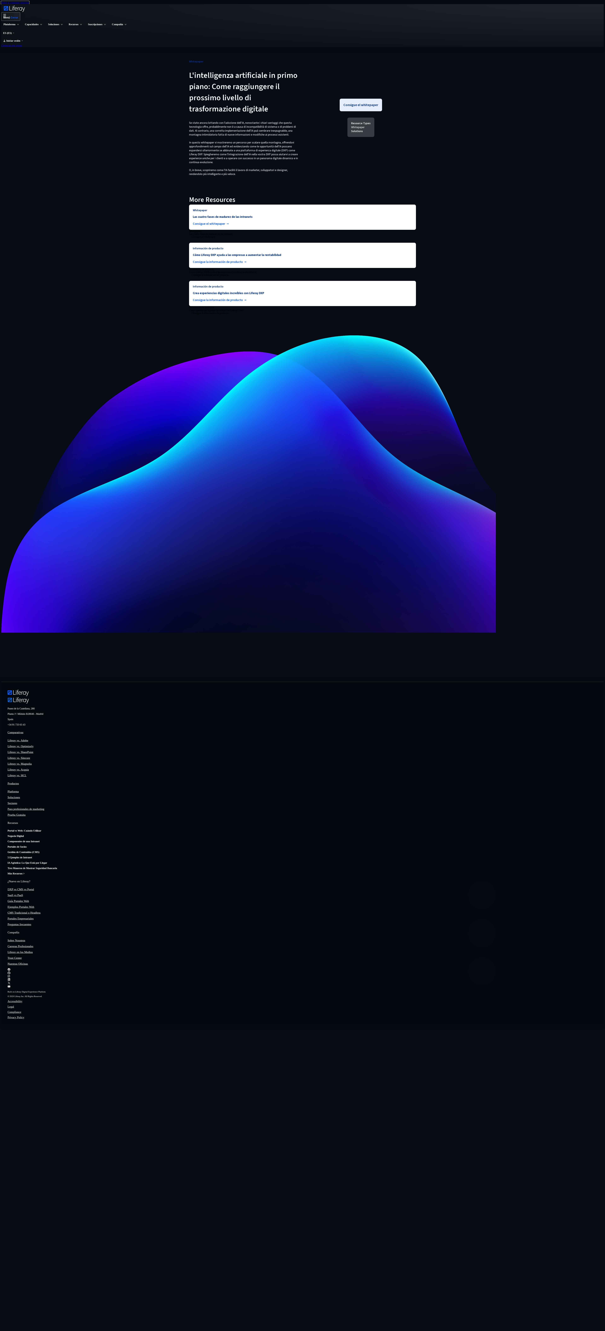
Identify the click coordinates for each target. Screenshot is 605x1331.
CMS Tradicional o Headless (24, 912)
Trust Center (15, 958)
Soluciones (14, 797)
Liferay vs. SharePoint (20, 752)
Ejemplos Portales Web (21, 906)
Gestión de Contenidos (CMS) (23, 852)
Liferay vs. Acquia (18, 769)
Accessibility (15, 1001)
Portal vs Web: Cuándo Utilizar (24, 830)
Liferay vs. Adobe (18, 740)
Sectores (12, 803)
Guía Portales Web (18, 901)
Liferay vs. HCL (17, 775)
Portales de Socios (17, 846)
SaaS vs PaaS (15, 895)
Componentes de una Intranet (24, 841)
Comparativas (15, 732)
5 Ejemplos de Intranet (20, 857)
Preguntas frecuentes (19, 924)
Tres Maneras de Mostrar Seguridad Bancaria (32, 868)
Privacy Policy (16, 1017)
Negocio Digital (16, 836)
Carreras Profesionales (20, 946)
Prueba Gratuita (17, 814)
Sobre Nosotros (16, 940)
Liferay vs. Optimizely (21, 746)
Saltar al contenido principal (15, 2)
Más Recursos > (16, 873)
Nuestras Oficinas (18, 963)
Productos (13, 783)
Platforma (13, 791)
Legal (11, 1006)
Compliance (14, 1012)
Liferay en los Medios (20, 952)
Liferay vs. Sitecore (19, 758)
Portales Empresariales (21, 918)
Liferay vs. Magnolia (20, 763)
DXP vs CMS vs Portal (21, 889)
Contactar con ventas (11, 45)
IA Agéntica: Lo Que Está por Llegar (27, 862)
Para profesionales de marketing (26, 809)
